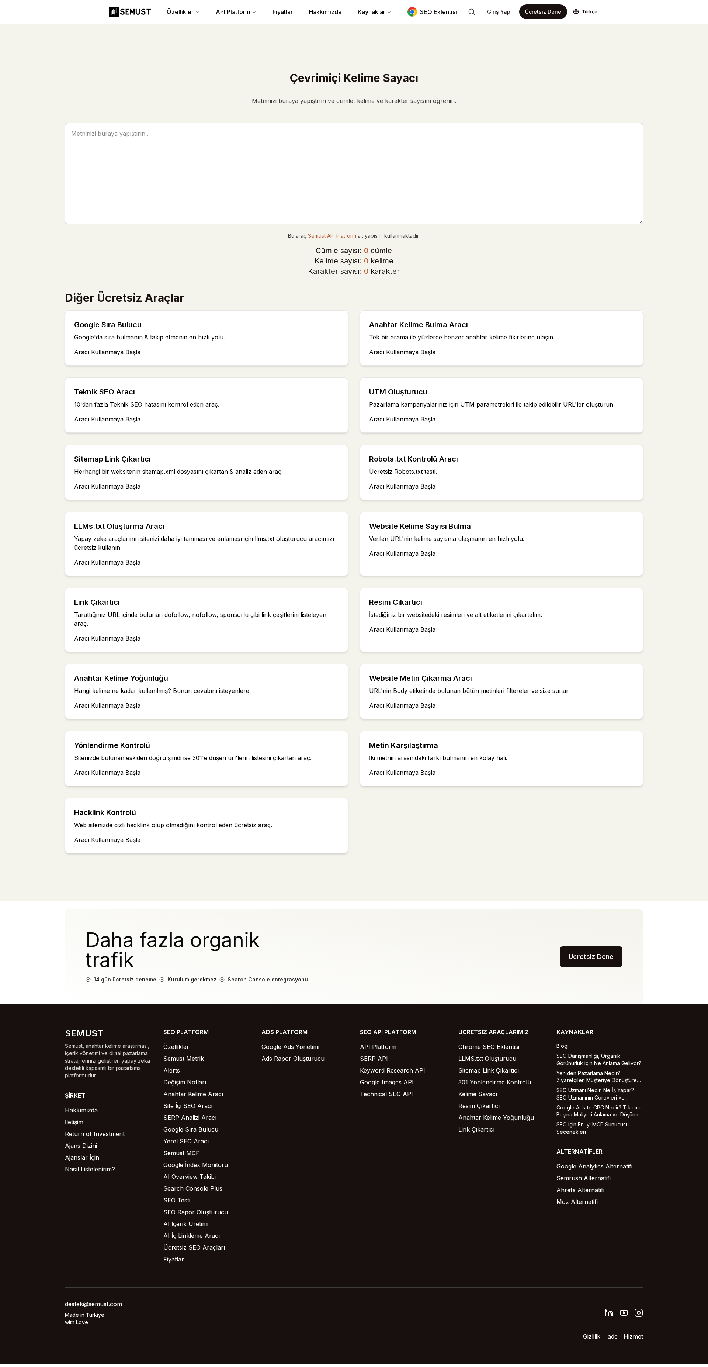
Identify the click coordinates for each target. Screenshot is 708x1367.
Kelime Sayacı (477, 1094)
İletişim (74, 1122)
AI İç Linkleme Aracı (191, 1235)
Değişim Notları (184, 1082)
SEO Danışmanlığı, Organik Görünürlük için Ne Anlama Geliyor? (598, 1059)
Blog (562, 1046)
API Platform (233, 11)
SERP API (374, 1058)
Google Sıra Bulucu (190, 1129)
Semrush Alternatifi (583, 1178)
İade (612, 1336)
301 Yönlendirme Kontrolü (494, 1082)
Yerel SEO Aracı (186, 1141)
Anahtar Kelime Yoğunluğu (496, 1117)
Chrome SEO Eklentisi (488, 1046)
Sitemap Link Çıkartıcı (488, 1070)
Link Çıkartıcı (476, 1129)
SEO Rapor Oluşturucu (195, 1212)
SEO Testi (176, 1200)
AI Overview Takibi (189, 1176)
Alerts (171, 1070)
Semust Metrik (183, 1058)
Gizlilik (591, 1336)
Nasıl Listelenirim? (90, 1169)
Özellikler (180, 11)
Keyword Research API (392, 1070)
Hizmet (633, 1336)
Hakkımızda (325, 11)
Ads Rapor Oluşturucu (292, 1058)
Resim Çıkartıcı (479, 1105)
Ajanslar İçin (82, 1157)
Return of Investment (95, 1134)
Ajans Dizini (81, 1145)
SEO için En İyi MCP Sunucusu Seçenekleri (592, 1128)
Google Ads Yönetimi (290, 1046)
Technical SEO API (386, 1094)
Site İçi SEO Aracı (187, 1105)
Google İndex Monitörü (195, 1164)
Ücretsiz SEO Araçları (194, 1247)
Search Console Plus (192, 1188)
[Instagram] (638, 1312)
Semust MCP (181, 1153)
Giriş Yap (498, 11)
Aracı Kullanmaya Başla (107, 352)
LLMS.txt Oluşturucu (487, 1058)
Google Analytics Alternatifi (594, 1166)
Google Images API (387, 1082)
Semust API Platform (332, 235)
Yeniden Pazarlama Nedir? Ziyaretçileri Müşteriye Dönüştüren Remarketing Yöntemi (598, 1077)
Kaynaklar (371, 11)
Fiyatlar (283, 11)
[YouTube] (624, 1312)
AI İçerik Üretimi (185, 1224)
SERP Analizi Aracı (189, 1117)
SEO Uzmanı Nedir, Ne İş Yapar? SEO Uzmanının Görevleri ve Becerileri (595, 1094)
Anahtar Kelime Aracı (193, 1094)
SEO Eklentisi (438, 11)
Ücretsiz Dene (543, 11)
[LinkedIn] (609, 1312)
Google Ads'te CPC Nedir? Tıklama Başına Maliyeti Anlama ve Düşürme (599, 1111)
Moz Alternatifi (577, 1201)
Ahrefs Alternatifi (580, 1190)
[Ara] (471, 11)
